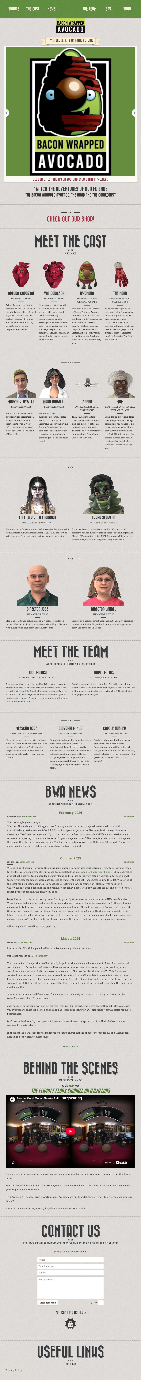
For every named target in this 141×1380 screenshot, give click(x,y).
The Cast (32, 9)
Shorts (13, 9)
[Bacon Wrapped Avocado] (70, 11)
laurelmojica (26, 816)
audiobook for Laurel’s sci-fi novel (94, 871)
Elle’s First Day (39, 955)
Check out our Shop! (70, 219)
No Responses (129, 816)
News (52, 9)
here (71, 1086)
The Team (89, 9)
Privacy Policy (14, 1370)
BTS (108, 9)
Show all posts (70, 1046)
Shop (127, 9)
